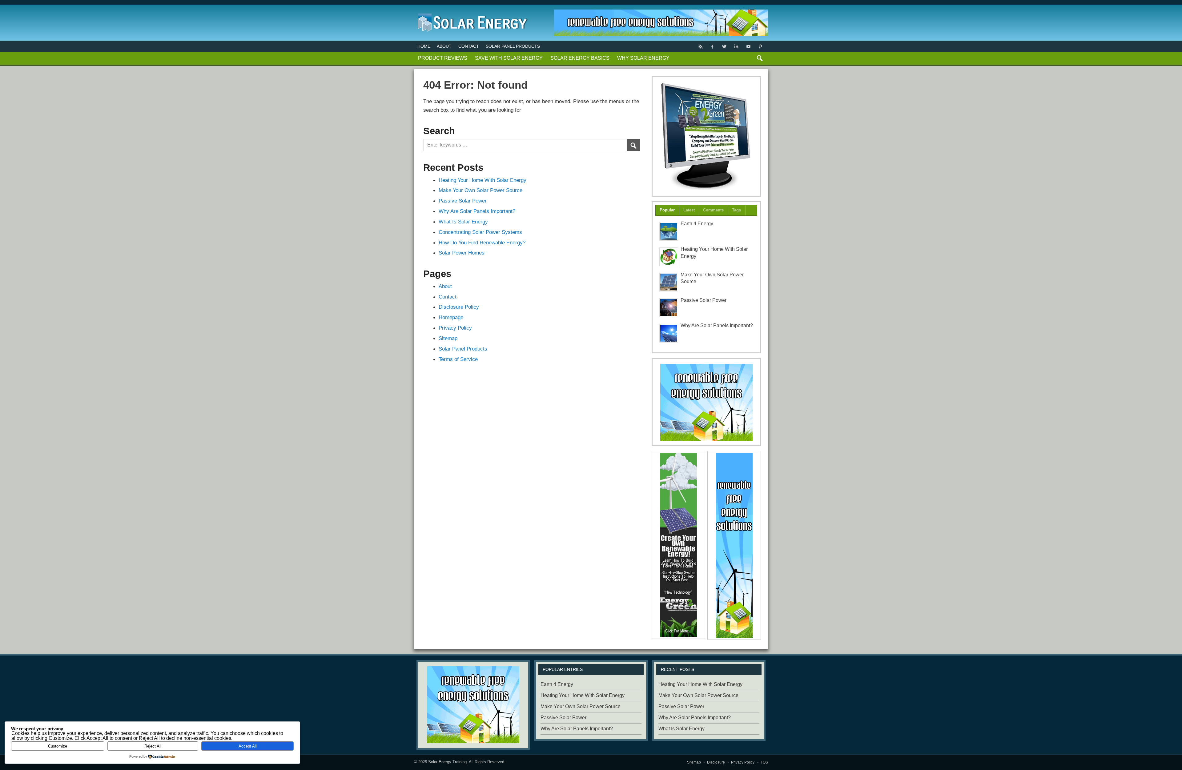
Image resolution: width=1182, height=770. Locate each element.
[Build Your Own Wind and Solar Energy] (706, 136)
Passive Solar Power (463, 201)
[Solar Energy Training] (471, 12)
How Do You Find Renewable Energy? (482, 242)
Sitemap (448, 338)
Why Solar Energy (643, 58)
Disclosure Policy (459, 307)
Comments (713, 210)
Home (423, 46)
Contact (468, 46)
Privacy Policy (455, 328)
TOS (764, 762)
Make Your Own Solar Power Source (480, 190)
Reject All (152, 746)
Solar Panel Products (513, 46)
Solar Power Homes (461, 253)
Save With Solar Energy (509, 58)
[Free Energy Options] (706, 402)
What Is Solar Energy (463, 222)
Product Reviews (442, 58)
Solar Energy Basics (579, 58)
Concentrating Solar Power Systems (480, 232)
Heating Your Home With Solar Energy (482, 180)
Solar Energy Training (447, 762)
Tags (736, 210)
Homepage (451, 317)
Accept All (248, 746)
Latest (689, 210)
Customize (57, 746)
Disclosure (716, 762)
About (444, 46)
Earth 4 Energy (697, 223)
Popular (667, 210)
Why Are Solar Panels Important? (477, 211)
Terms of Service (458, 359)
